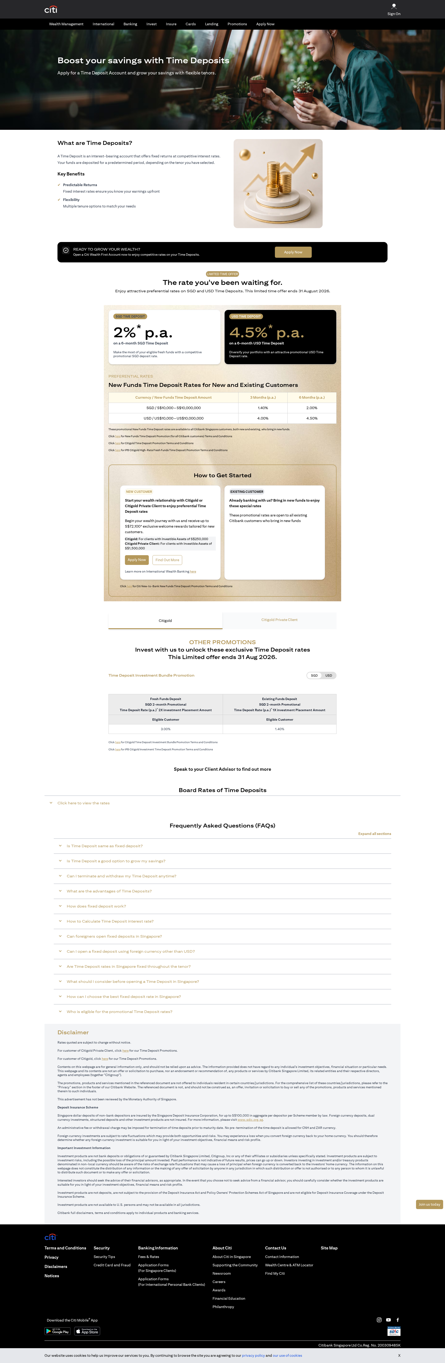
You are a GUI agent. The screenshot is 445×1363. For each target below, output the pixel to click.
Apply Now (265, 24)
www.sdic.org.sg (250, 1119)
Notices (51, 1275)
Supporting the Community (235, 1265)
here (118, 436)
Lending (211, 24)
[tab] (66, 24)
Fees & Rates (148, 1257)
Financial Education (229, 1298)
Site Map (329, 1247)
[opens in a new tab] (50, 9)
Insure (171, 24)
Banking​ (130, 24)
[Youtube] (388, 1320)
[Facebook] (397, 1320)
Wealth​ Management (66, 24)
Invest (151, 24)
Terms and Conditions (65, 1247)
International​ (103, 24)
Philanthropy (223, 1307)
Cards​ (191, 24)
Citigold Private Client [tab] (279, 620)
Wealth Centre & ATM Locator (289, 1265)
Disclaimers (55, 1266)
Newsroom (222, 1273)
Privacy (51, 1257)
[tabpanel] (222, 693)
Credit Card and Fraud (112, 1265)
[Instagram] (379, 1320)
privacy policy (253, 1355)
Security (102, 1247)
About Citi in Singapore (232, 1257)
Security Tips (104, 1257)
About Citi (222, 1247)
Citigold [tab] (165, 620)
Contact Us (275, 1247)
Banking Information (158, 1247)
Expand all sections (374, 833)
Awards (219, 1290)
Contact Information (282, 1257)
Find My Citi (275, 1273)
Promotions (237, 24)
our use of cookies (287, 1355)
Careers (219, 1282)
